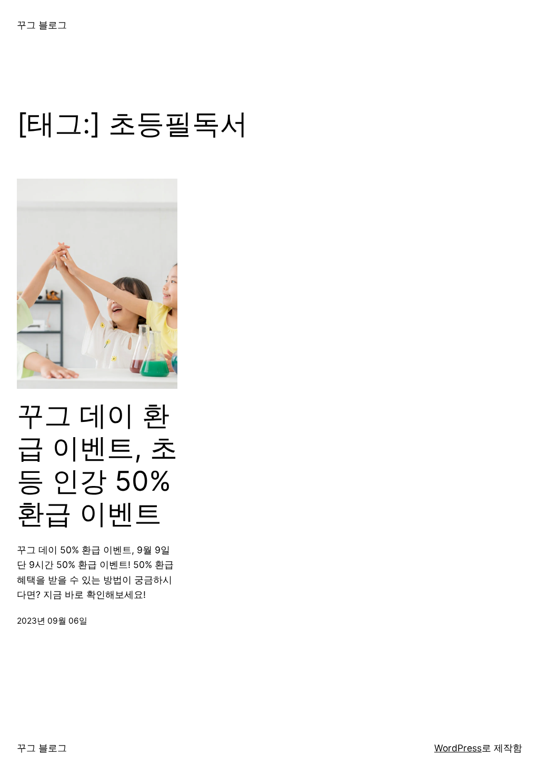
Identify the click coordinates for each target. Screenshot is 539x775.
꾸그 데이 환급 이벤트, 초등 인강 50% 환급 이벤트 (97, 464)
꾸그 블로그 (42, 24)
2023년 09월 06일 (52, 621)
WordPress (458, 747)
